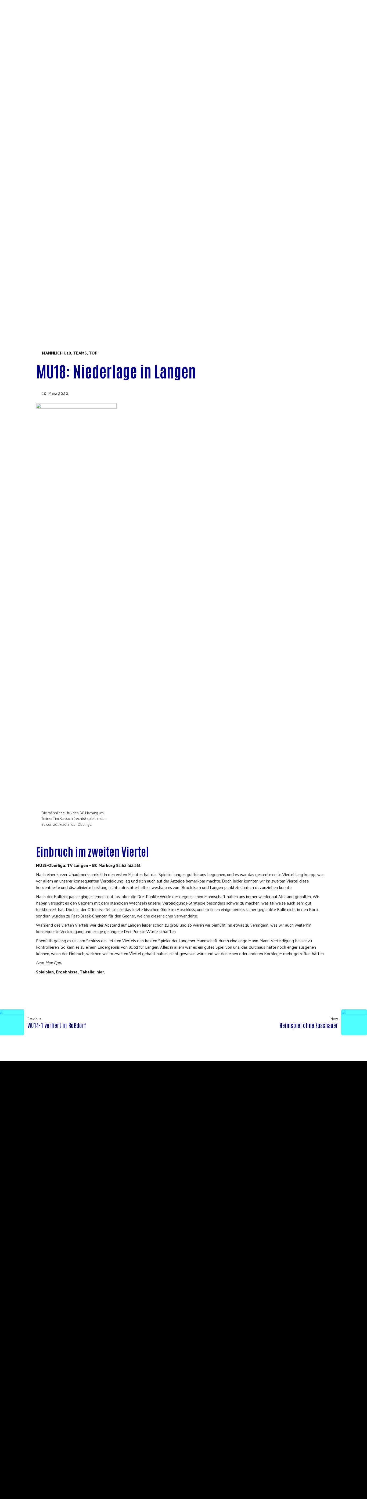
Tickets (20, 294)
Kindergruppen (36, 276)
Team (25, 179)
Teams (18, 209)
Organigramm (34, 100)
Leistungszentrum (39, 227)
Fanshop (21, 300)
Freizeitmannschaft (41, 288)
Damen (27, 246)
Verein (19, 88)
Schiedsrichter (36, 125)
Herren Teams (34, 252)
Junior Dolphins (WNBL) (45, 239)
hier (100, 972)
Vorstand (30, 94)
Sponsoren (32, 185)
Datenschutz (200, 1122)
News (25, 173)
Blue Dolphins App (39, 197)
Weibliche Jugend (38, 264)
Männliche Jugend (39, 270)
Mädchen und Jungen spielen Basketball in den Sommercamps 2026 (91, 149)
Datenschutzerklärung (45, 155)
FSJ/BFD (27, 130)
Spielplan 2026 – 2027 (41, 167)
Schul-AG (29, 143)
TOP (93, 353)
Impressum (226, 1122)
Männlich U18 (56, 353)
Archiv (35, 258)
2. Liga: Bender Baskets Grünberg (54, 234)
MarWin (28, 191)
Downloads (32, 137)
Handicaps (31, 282)
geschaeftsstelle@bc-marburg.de (231, 1115)
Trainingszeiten (37, 221)
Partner (28, 112)
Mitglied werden (38, 118)
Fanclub (28, 203)
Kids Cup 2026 (25, 306)
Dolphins (21, 161)
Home (17, 82)
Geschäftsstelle (37, 106)
